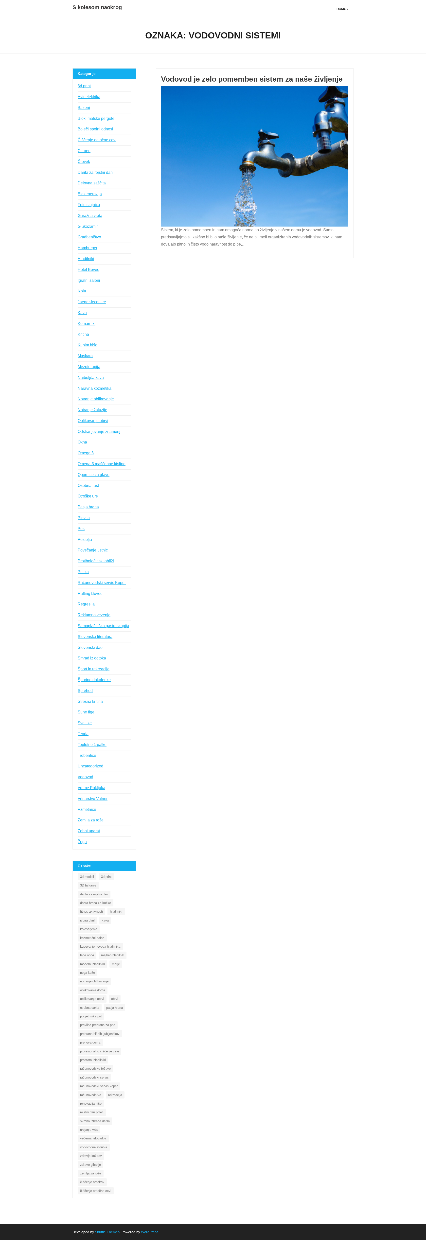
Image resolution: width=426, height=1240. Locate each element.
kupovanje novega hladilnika (100, 946)
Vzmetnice (87, 809)
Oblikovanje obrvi (93, 421)
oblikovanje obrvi (92, 999)
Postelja (85, 539)
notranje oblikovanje (94, 981)
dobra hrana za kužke (95, 903)
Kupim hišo (87, 345)
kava (105, 920)
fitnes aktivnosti (91, 911)
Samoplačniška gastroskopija (103, 626)
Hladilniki (86, 259)
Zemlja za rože (91, 820)
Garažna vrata (90, 215)
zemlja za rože (90, 1173)
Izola (82, 291)
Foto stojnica (89, 205)
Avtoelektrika (89, 97)
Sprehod (85, 691)
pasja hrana (114, 1008)
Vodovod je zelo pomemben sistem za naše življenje (252, 79)
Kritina (83, 334)
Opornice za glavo (93, 475)
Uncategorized (90, 766)
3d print (84, 86)
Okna (82, 442)
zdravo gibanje (90, 1165)
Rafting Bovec (90, 593)
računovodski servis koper (99, 1086)
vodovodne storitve (93, 1147)
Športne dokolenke (94, 680)
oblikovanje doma (92, 990)
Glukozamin (88, 226)
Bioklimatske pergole (96, 118)
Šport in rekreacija (93, 669)
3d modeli (87, 877)
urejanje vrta (89, 1130)
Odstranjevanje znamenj (99, 431)
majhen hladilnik (112, 955)
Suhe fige (86, 712)
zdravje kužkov (91, 1156)
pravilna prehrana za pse (97, 1025)
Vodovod (85, 777)
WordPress (149, 1232)
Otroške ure (88, 496)
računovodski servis (94, 1077)
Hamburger (87, 248)
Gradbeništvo (89, 237)
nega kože (87, 972)
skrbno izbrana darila (95, 1121)
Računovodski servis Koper (102, 583)
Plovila (84, 518)
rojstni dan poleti (92, 1112)
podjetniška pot (91, 1016)
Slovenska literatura (95, 637)
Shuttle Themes (107, 1232)
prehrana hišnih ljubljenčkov (100, 1034)
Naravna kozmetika (94, 388)
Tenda (83, 734)
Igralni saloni (89, 280)
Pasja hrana (88, 507)
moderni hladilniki (92, 964)
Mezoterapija (89, 367)
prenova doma (90, 1042)
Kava (82, 313)
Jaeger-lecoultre (92, 302)
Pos (81, 529)
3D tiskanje (88, 885)
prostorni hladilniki (93, 1060)
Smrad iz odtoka (92, 658)
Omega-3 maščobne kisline (101, 464)
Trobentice (87, 755)
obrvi (114, 999)
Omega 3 (86, 453)
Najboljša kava (91, 377)
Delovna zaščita (92, 183)
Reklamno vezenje (94, 615)
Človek (84, 161)
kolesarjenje (88, 929)
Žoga (82, 842)
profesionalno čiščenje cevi (99, 1051)
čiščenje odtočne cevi (95, 1191)
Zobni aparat (89, 831)
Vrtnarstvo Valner (92, 799)
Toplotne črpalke (92, 745)
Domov (343, 9)
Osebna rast (88, 485)
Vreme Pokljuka (91, 788)
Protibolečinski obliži (96, 561)
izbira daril (87, 920)
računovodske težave (95, 1068)
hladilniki (116, 911)
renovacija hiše (91, 1103)
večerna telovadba (93, 1138)
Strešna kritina (90, 701)
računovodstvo (90, 1095)
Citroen (84, 151)
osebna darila (89, 1008)
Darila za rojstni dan (95, 172)
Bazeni (84, 108)
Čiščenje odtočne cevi (97, 140)
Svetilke (85, 723)
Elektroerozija (90, 194)
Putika (83, 572)
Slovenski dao (90, 647)
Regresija (86, 604)
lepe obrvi (87, 955)
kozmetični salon (92, 938)
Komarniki (86, 323)
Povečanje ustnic (93, 550)
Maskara (85, 356)
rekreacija (115, 1095)
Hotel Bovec (88, 269)
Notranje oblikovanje (96, 399)
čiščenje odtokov (92, 1182)
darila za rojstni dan (94, 894)
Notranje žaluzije (92, 410)
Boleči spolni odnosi (95, 129)
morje (116, 964)
